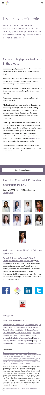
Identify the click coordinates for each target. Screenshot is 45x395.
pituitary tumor (34, 138)
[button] (2, 3)
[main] (22, 30)
